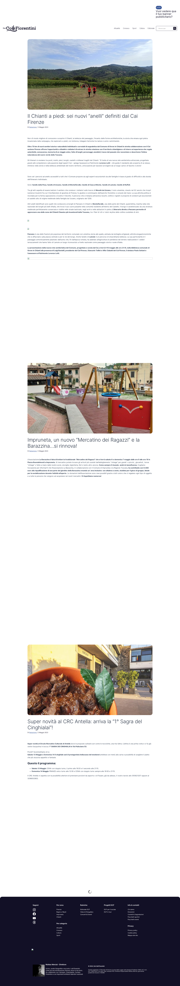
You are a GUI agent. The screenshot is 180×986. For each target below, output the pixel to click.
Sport (134, 28)
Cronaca (126, 28)
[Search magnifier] (174, 28)
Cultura (142, 28)
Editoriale (151, 28)
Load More (90, 892)
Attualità (117, 28)
